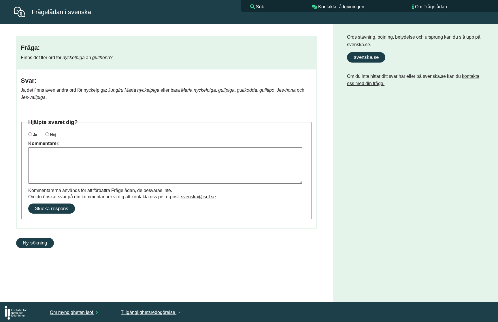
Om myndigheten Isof (72, 312)
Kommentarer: (44, 143)
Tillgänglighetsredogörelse (148, 312)
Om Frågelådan (431, 6)
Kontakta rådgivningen (341, 6)
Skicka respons (51, 208)
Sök (260, 6)
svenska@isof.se (198, 196)
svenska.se (366, 57)
